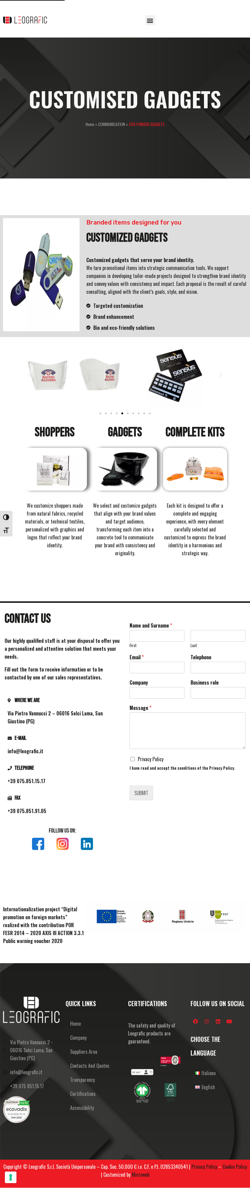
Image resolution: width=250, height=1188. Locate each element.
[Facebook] (195, 1021)
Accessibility (82, 1107)
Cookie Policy (235, 1166)
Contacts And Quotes (89, 1065)
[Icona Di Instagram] (62, 844)
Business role (205, 682)
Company (139, 682)
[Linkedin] (218, 1021)
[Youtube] (229, 1021)
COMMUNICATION (111, 124)
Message (140, 708)
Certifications (83, 1093)
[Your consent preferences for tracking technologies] (10, 1177)
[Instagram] (207, 1021)
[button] (150, 20)
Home (90, 124)
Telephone (201, 657)
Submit (141, 793)
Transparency (82, 1079)
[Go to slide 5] (122, 413)
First (133, 645)
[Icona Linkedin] (87, 844)
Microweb (140, 1174)
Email (137, 657)
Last (194, 645)
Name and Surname (151, 625)
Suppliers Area (83, 1051)
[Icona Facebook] (38, 844)
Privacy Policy (150, 759)
